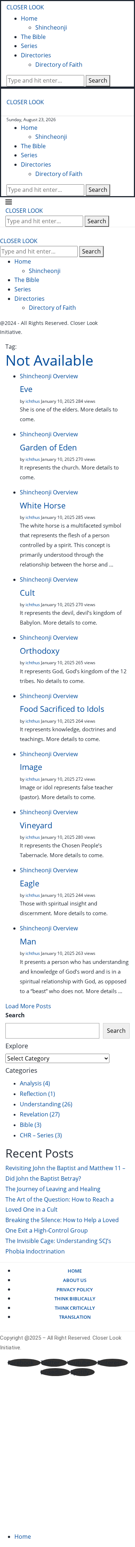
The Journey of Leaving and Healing (52, 1189)
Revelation (40, 1114)
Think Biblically (74, 1298)
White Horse (43, 505)
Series (29, 46)
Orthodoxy (39, 650)
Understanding (46, 1104)
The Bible (33, 37)
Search (98, 80)
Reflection (37, 1094)
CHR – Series (41, 1135)
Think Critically (75, 1308)
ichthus (33, 401)
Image (31, 766)
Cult (27, 592)
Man (28, 941)
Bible (30, 1125)
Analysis (35, 1083)
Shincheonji (51, 27)
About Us (74, 1280)
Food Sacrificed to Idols (62, 708)
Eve (26, 388)
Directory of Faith (58, 65)
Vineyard (36, 825)
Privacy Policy (75, 1289)
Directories (36, 55)
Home (29, 18)
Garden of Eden (48, 447)
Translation (75, 1317)
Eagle (29, 883)
